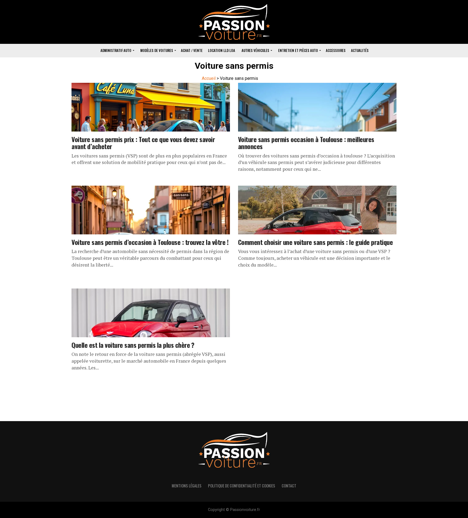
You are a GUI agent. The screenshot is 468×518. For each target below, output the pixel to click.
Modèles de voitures (156, 50)
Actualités (360, 50)
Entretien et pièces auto (298, 50)
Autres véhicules (255, 50)
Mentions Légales (187, 486)
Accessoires (336, 50)
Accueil (209, 78)
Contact (289, 486)
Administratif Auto (115, 50)
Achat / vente (192, 50)
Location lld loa (221, 50)
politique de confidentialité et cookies (241, 486)
